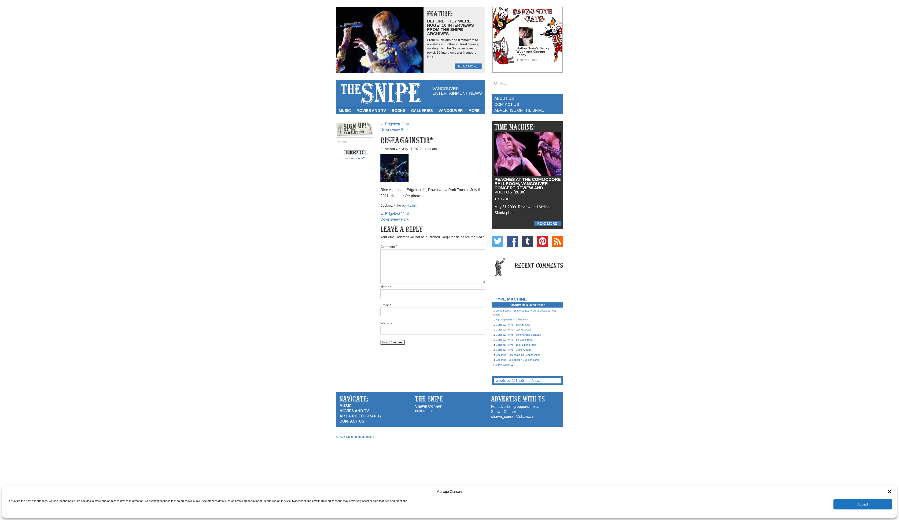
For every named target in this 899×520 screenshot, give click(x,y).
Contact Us (506, 105)
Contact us (351, 421)
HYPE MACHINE (510, 299)
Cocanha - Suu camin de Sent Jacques (518, 354)
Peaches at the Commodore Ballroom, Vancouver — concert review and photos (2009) (527, 185)
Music (345, 111)
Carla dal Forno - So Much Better (514, 339)
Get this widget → (503, 365)
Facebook (512, 241)
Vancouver (450, 111)
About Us (504, 98)
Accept (862, 504)
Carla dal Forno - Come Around (513, 349)
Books (398, 111)
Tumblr (527, 241)
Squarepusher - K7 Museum (512, 319)
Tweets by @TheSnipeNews (517, 381)
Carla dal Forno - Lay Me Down (513, 329)
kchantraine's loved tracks (527, 305)
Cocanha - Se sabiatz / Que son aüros (518, 359)
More (474, 111)
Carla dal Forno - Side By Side (513, 324)
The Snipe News (380, 93)
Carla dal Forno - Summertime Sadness (518, 334)
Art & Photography (360, 416)
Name (385, 287)
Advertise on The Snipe (519, 110)
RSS (557, 241)
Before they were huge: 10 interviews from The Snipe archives (450, 27)
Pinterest (542, 241)
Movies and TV (371, 111)
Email (385, 305)
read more (468, 66)
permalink (409, 205)
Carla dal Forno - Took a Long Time (516, 344)
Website (386, 323)
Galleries (422, 111)
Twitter (497, 241)
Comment (388, 247)
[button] (889, 491)
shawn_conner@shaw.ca (512, 417)
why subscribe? (355, 158)
